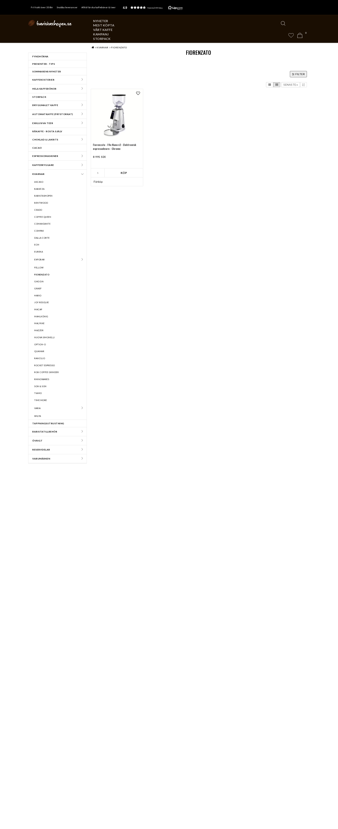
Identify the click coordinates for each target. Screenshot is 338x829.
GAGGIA (38, 281)
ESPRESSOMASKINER (45, 156)
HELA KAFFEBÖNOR (44, 88)
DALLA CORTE (42, 237)
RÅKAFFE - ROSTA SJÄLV (47, 131)
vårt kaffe (102, 29)
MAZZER (38, 330)
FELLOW (38, 267)
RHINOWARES (41, 379)
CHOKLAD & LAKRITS (45, 139)
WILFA (37, 416)
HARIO (37, 295)
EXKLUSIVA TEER (42, 123)
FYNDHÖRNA (40, 56)
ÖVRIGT (37, 440)
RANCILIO (39, 358)
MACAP (38, 309)
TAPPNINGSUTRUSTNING (48, 423)
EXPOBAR (39, 259)
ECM (36, 244)
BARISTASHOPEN (43, 195)
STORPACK (102, 38)
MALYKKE (39, 323)
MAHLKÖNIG (41, 316)
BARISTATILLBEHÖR (44, 431)
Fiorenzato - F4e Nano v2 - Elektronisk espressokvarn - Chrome (114, 147)
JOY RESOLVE (41, 302)
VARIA (37, 408)
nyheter (100, 21)
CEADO (38, 210)
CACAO (37, 147)
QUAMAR (39, 351)
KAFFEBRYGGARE (43, 165)
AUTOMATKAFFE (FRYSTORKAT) (52, 114)
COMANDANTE (42, 223)
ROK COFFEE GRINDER (46, 372)
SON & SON (40, 386)
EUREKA (38, 251)
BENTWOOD (41, 202)
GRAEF (38, 288)
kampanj (101, 34)
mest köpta (103, 25)
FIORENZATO (41, 274)
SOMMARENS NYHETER (46, 71)
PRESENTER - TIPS (43, 63)
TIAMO (38, 393)
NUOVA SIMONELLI (44, 337)
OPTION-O (40, 344)
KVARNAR (38, 174)
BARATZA (39, 189)
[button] (153, 7)
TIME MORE (40, 400)
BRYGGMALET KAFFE (45, 105)
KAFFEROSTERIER (43, 79)
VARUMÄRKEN (41, 458)
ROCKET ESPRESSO (44, 365)
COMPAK (39, 230)
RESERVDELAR (41, 449)
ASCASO (38, 182)
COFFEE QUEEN (42, 217)
